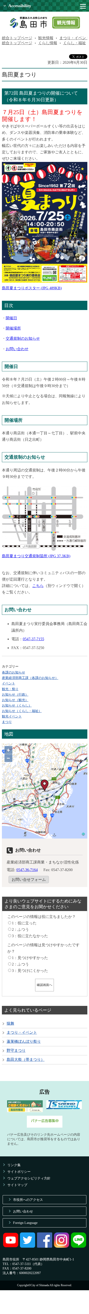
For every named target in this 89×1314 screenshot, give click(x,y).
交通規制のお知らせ (23, 338)
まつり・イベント (22, 1032)
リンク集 (14, 1165)
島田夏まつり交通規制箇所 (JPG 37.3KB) (36, 556)
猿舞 (10, 1023)
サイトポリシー (19, 1171)
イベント (8, 683)
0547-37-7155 (33, 639)
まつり (7, 722)
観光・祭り (10, 689)
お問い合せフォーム (29, 880)
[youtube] (10, 1246)
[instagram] (61, 1246)
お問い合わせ (17, 349)
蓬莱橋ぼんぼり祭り (24, 1041)
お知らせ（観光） (15, 700)
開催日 (11, 318)
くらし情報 (47, 43)
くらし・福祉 (74, 43)
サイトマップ (17, 1185)
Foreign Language (25, 1223)
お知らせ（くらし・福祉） (22, 711)
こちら (38, 586)
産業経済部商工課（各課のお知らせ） (30, 678)
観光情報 (45, 38)
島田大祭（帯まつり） (26, 1059)
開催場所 (13, 328)
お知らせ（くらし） (17, 705)
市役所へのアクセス (28, 1200)
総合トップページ (17, 38)
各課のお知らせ (13, 672)
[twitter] (27, 1246)
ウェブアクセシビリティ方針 (29, 1178)
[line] (78, 1246)
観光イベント (12, 716)
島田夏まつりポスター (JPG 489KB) (32, 288)
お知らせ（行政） (15, 694)
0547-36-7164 (27, 870)
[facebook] (44, 1246)
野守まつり (16, 1050)
